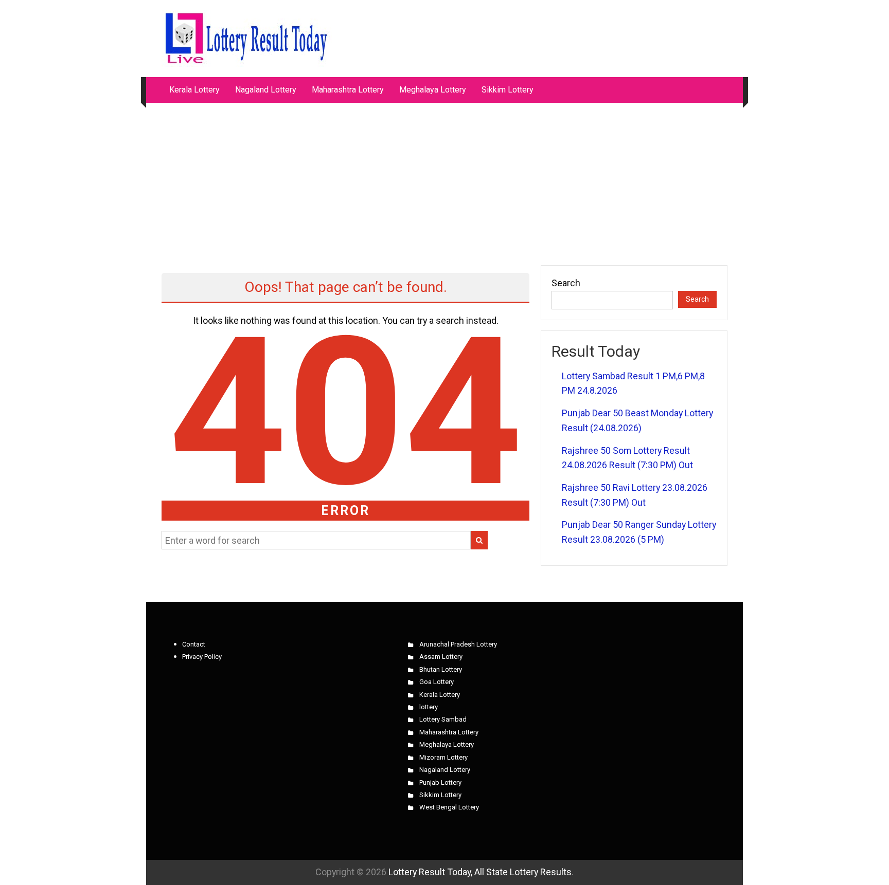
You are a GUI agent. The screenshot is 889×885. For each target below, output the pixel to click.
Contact (193, 644)
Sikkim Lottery (508, 90)
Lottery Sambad (443, 719)
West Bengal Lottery (449, 807)
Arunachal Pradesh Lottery (458, 644)
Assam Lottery (441, 656)
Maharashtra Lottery (348, 90)
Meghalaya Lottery (432, 90)
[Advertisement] (444, 179)
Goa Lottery (436, 682)
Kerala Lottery (194, 90)
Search (566, 283)
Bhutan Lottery (440, 669)
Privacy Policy (202, 656)
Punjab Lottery (440, 782)
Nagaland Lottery (265, 90)
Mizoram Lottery (443, 757)
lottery (428, 707)
